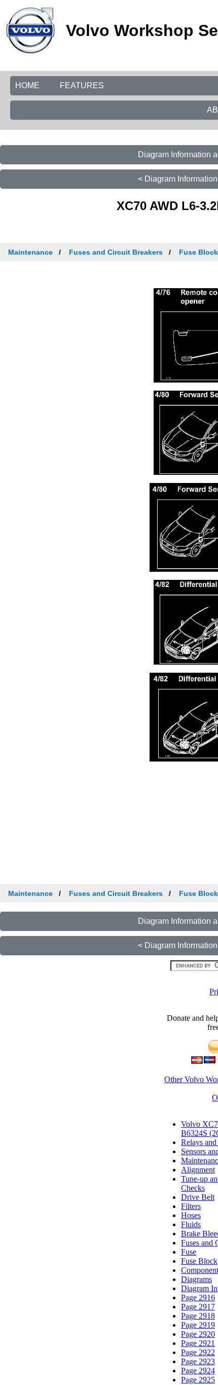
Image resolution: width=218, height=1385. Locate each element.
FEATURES (82, 85)
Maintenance (30, 252)
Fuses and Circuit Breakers (116, 252)
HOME (27, 85)
